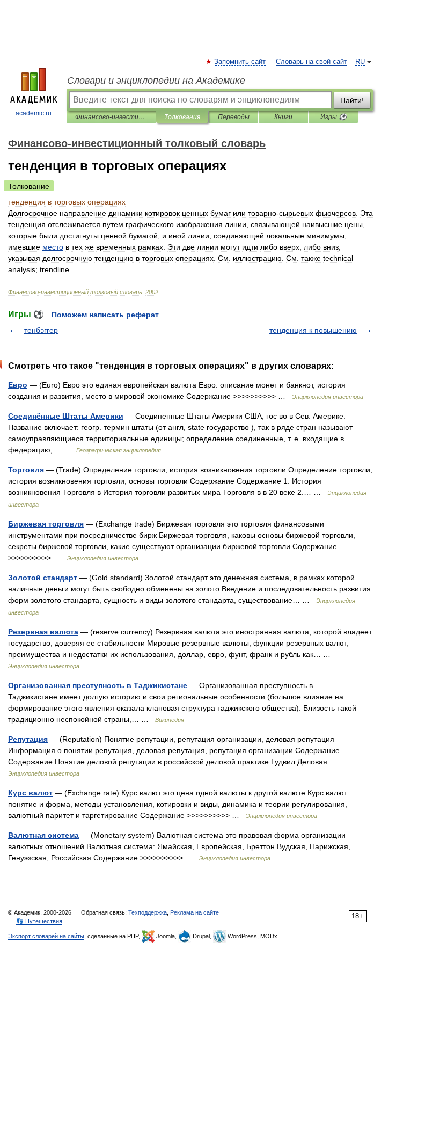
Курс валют (30, 792)
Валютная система (43, 835)
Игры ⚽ (333, 117)
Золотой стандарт (42, 577)
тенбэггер (41, 330)
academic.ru (34, 113)
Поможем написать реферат (105, 314)
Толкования (182, 117)
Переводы (234, 117)
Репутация (28, 739)
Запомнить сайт (240, 61)
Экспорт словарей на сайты (46, 936)
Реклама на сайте (194, 912)
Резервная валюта (43, 631)
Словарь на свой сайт (311, 61)
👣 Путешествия (39, 921)
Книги (283, 117)
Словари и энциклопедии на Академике (156, 80)
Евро (17, 385)
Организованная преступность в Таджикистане (97, 685)
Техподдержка (147, 912)
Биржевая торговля (46, 524)
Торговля (26, 469)
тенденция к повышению (313, 330)
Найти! (352, 100)
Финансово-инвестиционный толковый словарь (111, 117)
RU (360, 61)
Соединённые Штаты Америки (65, 416)
